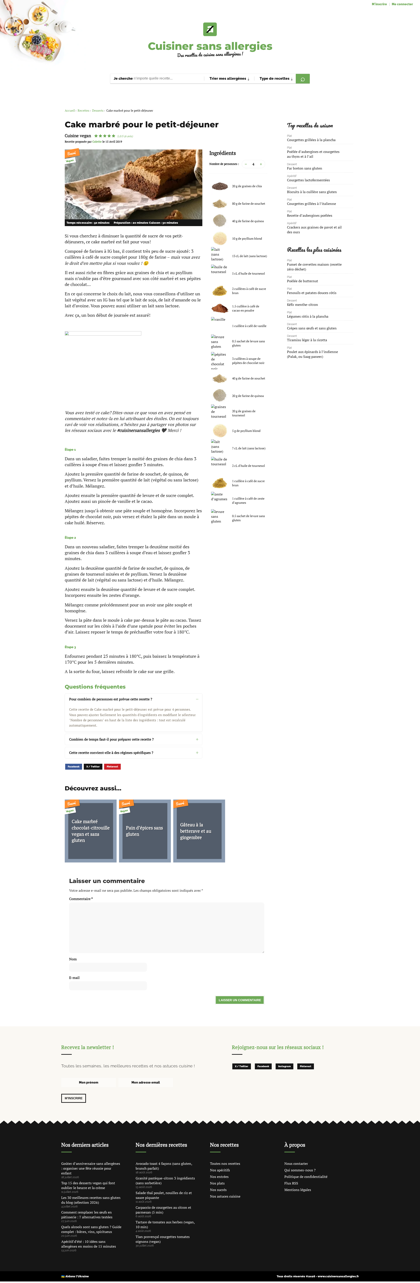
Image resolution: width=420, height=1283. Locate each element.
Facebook (73, 766)
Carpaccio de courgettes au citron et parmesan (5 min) (163, 1210)
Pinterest (112, 766)
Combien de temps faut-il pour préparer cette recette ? (111, 739)
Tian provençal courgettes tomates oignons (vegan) (163, 1239)
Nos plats (217, 1183)
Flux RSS (291, 1183)
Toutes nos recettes (225, 1163)
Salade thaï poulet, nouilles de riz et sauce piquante (164, 1195)
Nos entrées (219, 1176)
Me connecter (402, 4)
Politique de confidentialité (305, 1176)
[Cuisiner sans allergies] (210, 29)
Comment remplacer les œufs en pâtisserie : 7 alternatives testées (86, 1214)
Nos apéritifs (220, 1170)
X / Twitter (93, 766)
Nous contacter (296, 1163)
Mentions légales (297, 1189)
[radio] (96, 136)
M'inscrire (379, 4)
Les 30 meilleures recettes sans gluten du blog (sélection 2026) (91, 1200)
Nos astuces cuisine (225, 1196)
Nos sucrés (218, 1189)
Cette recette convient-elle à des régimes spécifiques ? (111, 752)
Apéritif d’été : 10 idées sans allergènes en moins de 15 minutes (88, 1244)
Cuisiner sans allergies (210, 46)
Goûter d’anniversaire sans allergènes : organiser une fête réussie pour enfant (90, 1168)
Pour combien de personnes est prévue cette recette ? (110, 699)
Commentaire (81, 898)
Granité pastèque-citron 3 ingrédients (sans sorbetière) (165, 1180)
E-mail (74, 977)
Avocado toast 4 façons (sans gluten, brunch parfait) (164, 1166)
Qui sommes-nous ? (300, 1170)
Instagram (284, 1066)
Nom (73, 959)
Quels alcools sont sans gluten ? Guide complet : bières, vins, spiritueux (91, 1229)
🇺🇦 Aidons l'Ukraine (75, 1276)
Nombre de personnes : (224, 164)
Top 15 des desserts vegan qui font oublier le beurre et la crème (88, 1185)
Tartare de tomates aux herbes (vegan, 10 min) (165, 1224)
